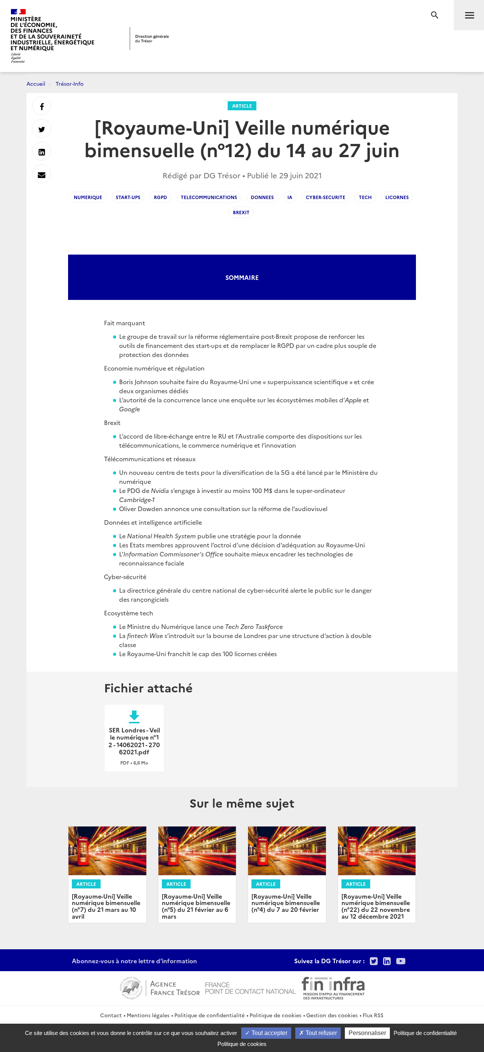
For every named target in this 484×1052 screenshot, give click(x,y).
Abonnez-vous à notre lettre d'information (134, 961)
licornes (397, 197)
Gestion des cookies (332, 1015)
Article (242, 105)
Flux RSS (373, 1015)
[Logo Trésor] (149, 38)
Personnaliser (367, 1033)
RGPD (160, 197)
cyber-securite (325, 197)
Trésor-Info (70, 83)
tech (365, 197)
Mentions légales (148, 1015)
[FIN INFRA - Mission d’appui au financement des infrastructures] (333, 987)
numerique (88, 197)
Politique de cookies (275, 1015)
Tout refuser (320, 1033)
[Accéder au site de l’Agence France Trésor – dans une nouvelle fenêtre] (160, 987)
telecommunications (209, 197)
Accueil (35, 83)
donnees (262, 197)
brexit (241, 212)
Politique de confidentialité (209, 1015)
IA (289, 197)
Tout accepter (268, 1033)
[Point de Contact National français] (250, 987)
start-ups (128, 197)
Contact (111, 1015)
